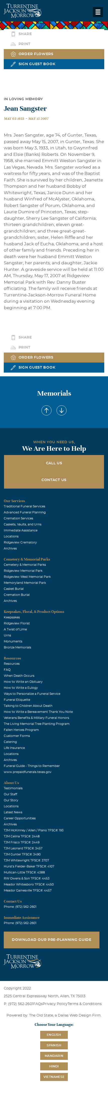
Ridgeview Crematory (20, 542)
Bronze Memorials (17, 647)
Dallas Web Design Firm (79, 1015)
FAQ (7, 669)
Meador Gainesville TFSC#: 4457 (27, 890)
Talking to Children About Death (28, 705)
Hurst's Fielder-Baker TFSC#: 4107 (29, 866)
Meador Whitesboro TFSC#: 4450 (29, 884)
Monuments (13, 641)
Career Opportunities (20, 818)
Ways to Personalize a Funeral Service (32, 693)
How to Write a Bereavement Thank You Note (38, 711)
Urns (7, 635)
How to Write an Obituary (23, 681)
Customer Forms (17, 735)
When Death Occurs (19, 675)
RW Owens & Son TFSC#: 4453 (26, 878)
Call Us (54, 463)
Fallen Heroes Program (21, 729)
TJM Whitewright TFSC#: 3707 (26, 860)
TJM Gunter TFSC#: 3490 (22, 854)
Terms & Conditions (85, 1004)
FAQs (38, 1004)
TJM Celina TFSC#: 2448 (22, 836)
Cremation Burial (17, 594)
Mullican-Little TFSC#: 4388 (24, 872)
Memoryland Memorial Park (25, 582)
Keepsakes (12, 617)
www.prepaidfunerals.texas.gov (27, 771)
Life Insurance (14, 747)
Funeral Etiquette (17, 699)
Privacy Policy (55, 1004)
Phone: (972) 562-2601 (20, 906)
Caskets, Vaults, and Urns (22, 524)
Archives (10, 548)
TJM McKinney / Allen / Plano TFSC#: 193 (34, 830)
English (54, 1034)
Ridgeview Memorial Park (23, 570)
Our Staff (10, 794)
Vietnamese (54, 1076)
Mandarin (54, 1055)
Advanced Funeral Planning (25, 512)
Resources (12, 663)
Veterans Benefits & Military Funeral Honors (36, 717)
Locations (11, 536)
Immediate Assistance (20, 530)
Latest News (13, 812)
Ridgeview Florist (17, 623)
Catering (10, 741)
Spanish (54, 1045)
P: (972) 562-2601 (18, 1004)
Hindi (54, 1066)
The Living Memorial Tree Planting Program (37, 723)
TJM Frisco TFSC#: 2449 (21, 842)
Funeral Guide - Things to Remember (32, 765)
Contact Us (54, 480)
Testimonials (13, 788)
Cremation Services (18, 518)
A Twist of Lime (15, 629)
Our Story (11, 800)
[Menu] (98, 12)
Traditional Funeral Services (24, 506)
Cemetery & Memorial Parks (25, 564)
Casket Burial (14, 588)
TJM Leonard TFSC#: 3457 (23, 848)
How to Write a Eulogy (21, 687)
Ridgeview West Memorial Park (27, 576)
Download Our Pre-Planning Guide (51, 940)
